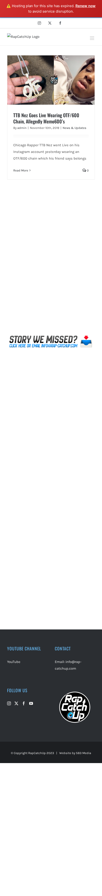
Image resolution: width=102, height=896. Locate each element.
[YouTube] (31, 703)
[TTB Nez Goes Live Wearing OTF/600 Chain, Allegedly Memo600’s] (51, 80)
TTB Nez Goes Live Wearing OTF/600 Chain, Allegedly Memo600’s (46, 118)
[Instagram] (9, 703)
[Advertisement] (51, 264)
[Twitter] (16, 703)
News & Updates (74, 128)
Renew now (85, 6)
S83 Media (83, 753)
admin (22, 128)
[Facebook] (24, 703)
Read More (20, 170)
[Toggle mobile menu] (92, 38)
